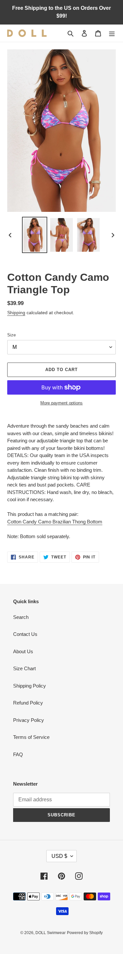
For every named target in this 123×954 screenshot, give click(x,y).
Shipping (16, 312)
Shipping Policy (29, 686)
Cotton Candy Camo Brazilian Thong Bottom (54, 521)
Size (11, 334)
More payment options (61, 402)
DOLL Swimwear (50, 932)
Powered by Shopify (85, 932)
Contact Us (25, 634)
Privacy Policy (28, 720)
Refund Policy (28, 703)
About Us (23, 651)
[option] (34, 235)
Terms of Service (31, 737)
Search (21, 617)
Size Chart (24, 668)
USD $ (59, 856)
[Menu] (112, 33)
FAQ (18, 754)
